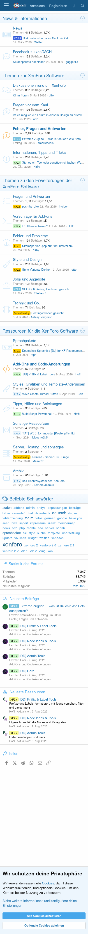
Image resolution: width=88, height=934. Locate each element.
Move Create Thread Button (36, 394)
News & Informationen (24, 18)
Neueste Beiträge (24, 598)
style (32, 533)
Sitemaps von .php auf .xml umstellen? (43, 246)
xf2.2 (33, 551)
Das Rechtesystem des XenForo (39, 481)
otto (51, 95)
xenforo (12, 544)
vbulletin (20, 538)
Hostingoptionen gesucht (39, 313)
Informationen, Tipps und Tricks (39, 152)
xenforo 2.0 (48, 545)
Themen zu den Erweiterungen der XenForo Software (37, 183)
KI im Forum (21, 95)
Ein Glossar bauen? (31, 226)
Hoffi (71, 226)
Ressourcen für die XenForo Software (40, 330)
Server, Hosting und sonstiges (38, 447)
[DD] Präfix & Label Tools (34, 374)
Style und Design (27, 259)
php (22, 528)
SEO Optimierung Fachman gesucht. (42, 289)
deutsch (59, 512)
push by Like (26, 206)
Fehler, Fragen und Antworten (39, 128)
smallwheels (46, 143)
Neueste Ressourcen (27, 691)
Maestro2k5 (40, 437)
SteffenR (40, 293)
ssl (25, 533)
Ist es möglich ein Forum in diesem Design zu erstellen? (49, 115)
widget (32, 538)
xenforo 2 (31, 545)
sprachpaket (11, 532)
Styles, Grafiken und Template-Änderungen (49, 384)
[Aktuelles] (73, 5)
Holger (63, 206)
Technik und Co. (26, 303)
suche (41, 533)
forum (29, 517)
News (17, 28)
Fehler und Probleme (30, 235)
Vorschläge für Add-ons (32, 216)
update (7, 538)
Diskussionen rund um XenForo (39, 85)
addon (7, 507)
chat (30, 513)
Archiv (18, 470)
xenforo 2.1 (66, 545)
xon (50, 551)
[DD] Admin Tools (27, 655)
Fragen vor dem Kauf (30, 104)
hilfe (14, 523)
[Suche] (82, 5)
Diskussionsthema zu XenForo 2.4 (41, 38)
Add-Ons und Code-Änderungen (41, 364)
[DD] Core (22, 670)
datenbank (42, 513)
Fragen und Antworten (31, 196)
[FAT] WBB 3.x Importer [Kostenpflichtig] (44, 433)
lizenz (52, 523)
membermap (66, 523)
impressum (38, 523)
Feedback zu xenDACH (32, 51)
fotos (38, 518)
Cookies (48, 883)
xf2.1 (24, 551)
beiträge (75, 507)
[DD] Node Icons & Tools (33, 640)
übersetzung (71, 533)
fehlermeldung (12, 518)
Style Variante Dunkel (32, 269)
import (23, 523)
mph (33, 354)
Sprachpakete (24, 340)
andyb (41, 507)
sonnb (60, 528)
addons (19, 507)
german (49, 518)
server (49, 528)
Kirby (36, 166)
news (6, 528)
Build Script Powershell (33, 413)
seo (40, 528)
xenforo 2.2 (10, 551)
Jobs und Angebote (29, 279)
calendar (18, 513)
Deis (80, 394)
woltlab (44, 538)
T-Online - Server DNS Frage (41, 457)
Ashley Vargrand (41, 317)
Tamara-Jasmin (44, 485)
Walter (38, 42)
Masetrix (38, 461)
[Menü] (6, 5)
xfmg (42, 551)
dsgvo (72, 513)
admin (30, 507)
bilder (6, 513)
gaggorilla (72, 61)
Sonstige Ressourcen (31, 423)
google (62, 518)
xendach (57, 538)
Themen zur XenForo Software (33, 75)
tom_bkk (79, 585)
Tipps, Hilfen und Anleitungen (37, 403)
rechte (31, 528)
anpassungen (57, 507)
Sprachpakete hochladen (29, 61)
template (54, 533)
